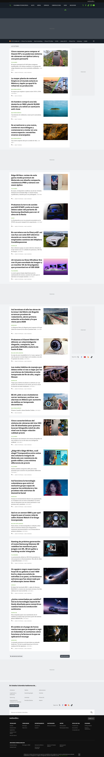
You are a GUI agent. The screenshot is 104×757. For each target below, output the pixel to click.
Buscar (91, 712)
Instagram (91, 5)
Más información (63, 755)
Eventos (41, 693)
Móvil (39, 5)
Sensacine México (39, 745)
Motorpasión (63, 725)
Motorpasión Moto (64, 727)
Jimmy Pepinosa (19, 72)
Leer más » (14, 93)
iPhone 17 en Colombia (26, 41)
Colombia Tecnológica (21, 5)
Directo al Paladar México (51, 745)
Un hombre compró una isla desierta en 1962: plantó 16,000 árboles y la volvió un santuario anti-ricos (25, 105)
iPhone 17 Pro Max (49, 41)
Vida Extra (24, 727)
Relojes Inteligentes (17, 353)
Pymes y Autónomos (87, 728)
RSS (88, 357)
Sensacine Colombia (37, 747)
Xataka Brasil (13, 747)
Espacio (46, 5)
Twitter (83, 5)
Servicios (14, 325)
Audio (12, 218)
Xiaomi (40, 700)
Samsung (79, 41)
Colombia (26, 697)
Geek (65, 5)
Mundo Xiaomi (13, 735)
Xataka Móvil (13, 727)
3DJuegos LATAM (26, 745)
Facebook (86, 5)
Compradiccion (76, 730)
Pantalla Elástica (28, 700)
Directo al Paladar (51, 725)
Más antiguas (65, 656)
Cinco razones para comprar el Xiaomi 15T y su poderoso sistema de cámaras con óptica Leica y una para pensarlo (26, 55)
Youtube (94, 5)
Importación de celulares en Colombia (15, 701)
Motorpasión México (63, 745)
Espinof (36, 727)
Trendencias (75, 725)
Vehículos (14, 245)
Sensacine (37, 725)
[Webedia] (91, 1)
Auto (32, 5)
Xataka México (17, 89)
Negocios (73, 5)
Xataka (11, 725)
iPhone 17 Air (72, 41)
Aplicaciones (42, 690)
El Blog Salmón (88, 725)
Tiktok (88, 5)
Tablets (26, 690)
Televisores (14, 270)
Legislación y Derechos (13, 693)
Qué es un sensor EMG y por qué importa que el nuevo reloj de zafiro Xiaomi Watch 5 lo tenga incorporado (26, 516)
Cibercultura (56, 5)
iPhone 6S (41, 697)
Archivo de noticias (17, 656)
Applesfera (12, 730)
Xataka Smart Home (13, 732)
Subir (90, 718)
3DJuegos (24, 725)
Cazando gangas (28, 693)
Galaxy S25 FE (63, 41)
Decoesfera (75, 727)
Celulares (14, 62)
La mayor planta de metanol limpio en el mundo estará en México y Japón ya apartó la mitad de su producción (24, 82)
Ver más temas (14, 705)
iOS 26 (56, 41)
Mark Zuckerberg (38, 41)
